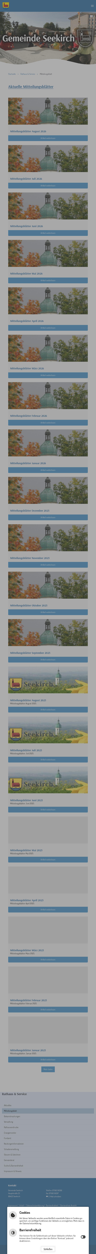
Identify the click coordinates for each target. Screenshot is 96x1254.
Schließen (48, 1249)
